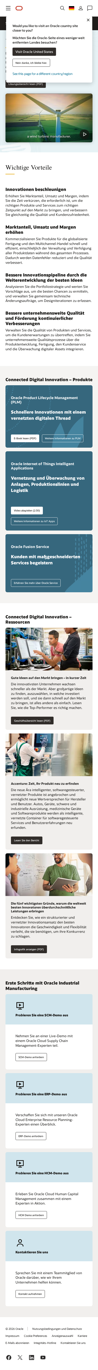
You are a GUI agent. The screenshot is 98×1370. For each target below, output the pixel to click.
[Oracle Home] (19, 8)
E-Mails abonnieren (17, 1343)
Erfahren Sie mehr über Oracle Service (36, 583)
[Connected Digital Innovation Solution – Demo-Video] (49, 118)
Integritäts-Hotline (45, 1343)
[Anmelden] (80, 8)
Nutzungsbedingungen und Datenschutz (57, 1329)
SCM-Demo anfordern (31, 1057)
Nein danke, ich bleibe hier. (31, 62)
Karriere (82, 1336)
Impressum (12, 1336)
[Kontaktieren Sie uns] (90, 8)
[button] (8, 8)
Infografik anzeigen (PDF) (29, 949)
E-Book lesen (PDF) (25, 438)
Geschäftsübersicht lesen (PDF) (32, 720)
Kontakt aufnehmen (30, 1294)
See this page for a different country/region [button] (42, 73)
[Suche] (62, 8)
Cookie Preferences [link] (35, 1336)
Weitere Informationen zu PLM (62, 438)
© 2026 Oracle (14, 1329)
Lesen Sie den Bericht (26, 840)
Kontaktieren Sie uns (73, 1343)
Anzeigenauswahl (62, 1336)
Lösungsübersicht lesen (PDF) (25, 84)
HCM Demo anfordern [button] (31, 1215)
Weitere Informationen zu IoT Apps (34, 521)
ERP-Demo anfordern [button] (30, 1136)
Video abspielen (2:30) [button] (27, 510)
